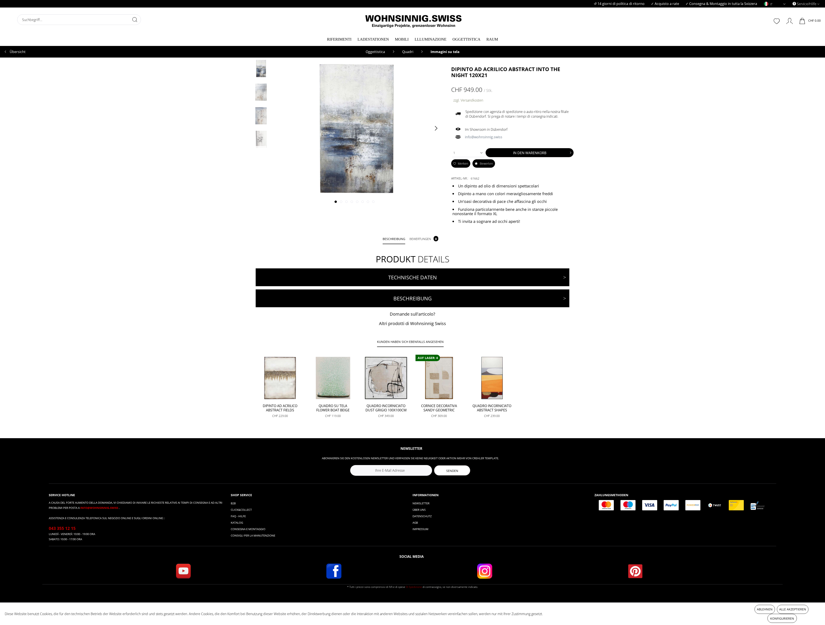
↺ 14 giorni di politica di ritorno (619, 3)
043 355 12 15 (62, 528)
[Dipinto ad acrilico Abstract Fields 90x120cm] (280, 377)
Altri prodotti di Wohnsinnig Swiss (412, 323)
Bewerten (486, 163)
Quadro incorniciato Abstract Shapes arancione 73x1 (491, 408)
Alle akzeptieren (792, 609)
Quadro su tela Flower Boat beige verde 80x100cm (333, 408)
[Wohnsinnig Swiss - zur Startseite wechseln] (413, 19)
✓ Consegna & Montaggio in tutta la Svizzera (721, 3)
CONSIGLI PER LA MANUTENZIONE (253, 535)
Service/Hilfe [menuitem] (806, 4)
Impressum (420, 529)
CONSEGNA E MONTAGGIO (248, 529)
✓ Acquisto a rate (665, 3)
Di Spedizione (414, 587)
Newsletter (420, 503)
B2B (233, 503)
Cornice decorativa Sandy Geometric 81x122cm (439, 408)
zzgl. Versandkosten (468, 100)
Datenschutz (422, 516)
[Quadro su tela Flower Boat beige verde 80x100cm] (333, 377)
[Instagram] (484, 571)
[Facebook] (333, 571)
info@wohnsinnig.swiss (99, 508)
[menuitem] (619, 3)
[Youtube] (183, 571)
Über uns (419, 510)
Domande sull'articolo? (412, 314)
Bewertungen (423, 239)
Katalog (237, 523)
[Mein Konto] (787, 20)
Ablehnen (765, 609)
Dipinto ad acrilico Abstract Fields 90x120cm (280, 408)
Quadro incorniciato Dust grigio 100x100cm (385, 408)
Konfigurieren (782, 618)
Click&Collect (241, 510)
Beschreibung (394, 239)
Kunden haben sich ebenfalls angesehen (410, 342)
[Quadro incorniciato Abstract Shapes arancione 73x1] (492, 377)
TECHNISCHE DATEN (412, 277)
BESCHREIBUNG (412, 298)
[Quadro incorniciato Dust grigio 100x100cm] (386, 377)
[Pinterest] (635, 571)
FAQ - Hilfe (238, 516)
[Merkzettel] (777, 21)
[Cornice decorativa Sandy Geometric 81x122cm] (439, 377)
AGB (415, 523)
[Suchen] (134, 19)
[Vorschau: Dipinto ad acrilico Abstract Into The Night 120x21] (261, 68)
